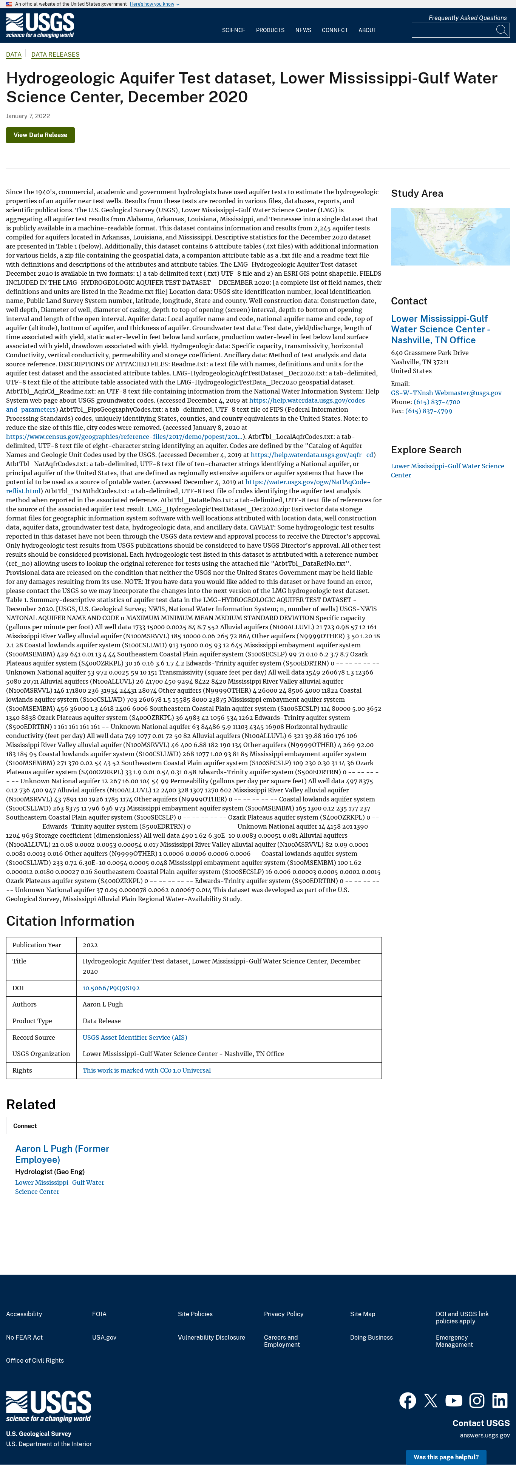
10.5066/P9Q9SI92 (111, 988)
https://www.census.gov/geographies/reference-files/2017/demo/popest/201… (124, 436)
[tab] (25, 1125)
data (14, 54)
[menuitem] (234, 26)
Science (234, 30)
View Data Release (40, 135)
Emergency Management (454, 1341)
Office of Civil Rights (35, 1360)
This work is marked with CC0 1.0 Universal (147, 1070)
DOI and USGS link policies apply (462, 1318)
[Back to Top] (488, 1437)
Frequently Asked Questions (468, 18)
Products (270, 30)
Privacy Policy (284, 1314)
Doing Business (371, 1337)
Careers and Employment (282, 1341)
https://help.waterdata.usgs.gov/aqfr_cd (312, 454)
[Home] (40, 36)
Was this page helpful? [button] (446, 1457)
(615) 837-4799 (429, 411)
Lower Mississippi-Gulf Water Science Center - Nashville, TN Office (440, 329)
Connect (335, 30)
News (303, 30)
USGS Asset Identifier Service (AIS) (135, 1037)
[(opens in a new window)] (408, 1400)
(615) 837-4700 (437, 402)
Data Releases (55, 54)
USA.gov (104, 1337)
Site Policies (195, 1314)
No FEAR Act (24, 1337)
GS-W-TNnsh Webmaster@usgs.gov (446, 393)
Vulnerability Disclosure (211, 1337)
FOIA (99, 1314)
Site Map (362, 1314)
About (367, 30)
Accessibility (24, 1314)
